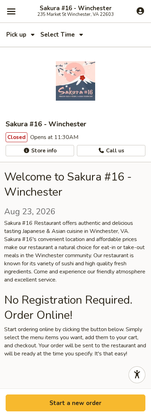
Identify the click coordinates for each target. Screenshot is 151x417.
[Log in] (140, 11)
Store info (43, 150)
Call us (114, 150)
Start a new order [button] (75, 403)
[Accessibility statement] (137, 374)
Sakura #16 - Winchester (76, 8)
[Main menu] (11, 11)
